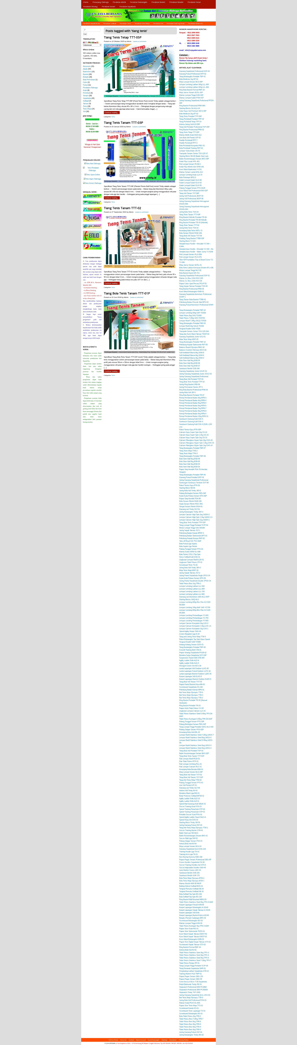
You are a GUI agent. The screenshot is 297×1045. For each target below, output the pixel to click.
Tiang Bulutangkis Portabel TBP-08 (192, 456)
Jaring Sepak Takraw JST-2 (189, 573)
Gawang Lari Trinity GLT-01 (189, 509)
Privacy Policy (183, 1040)
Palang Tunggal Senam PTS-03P (191, 721)
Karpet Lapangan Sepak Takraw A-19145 (194, 910)
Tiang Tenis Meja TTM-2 (188, 451)
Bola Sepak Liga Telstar (188, 546)
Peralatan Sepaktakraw (91, 23)
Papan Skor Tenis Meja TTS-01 (191, 1005)
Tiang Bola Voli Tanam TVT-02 (190, 775)
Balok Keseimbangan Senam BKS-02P (194, 753)
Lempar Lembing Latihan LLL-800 (192, 594)
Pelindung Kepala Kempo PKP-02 (192, 538)
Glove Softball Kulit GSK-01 (189, 557)
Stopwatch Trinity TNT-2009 (189, 992)
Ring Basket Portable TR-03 (189, 706)
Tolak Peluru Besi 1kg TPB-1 (190, 583)
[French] (86, 42)
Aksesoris (87, 66)
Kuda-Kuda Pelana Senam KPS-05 (192, 578)
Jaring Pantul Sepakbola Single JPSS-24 (194, 575)
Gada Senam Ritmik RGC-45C (191, 504)
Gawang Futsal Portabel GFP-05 (191, 477)
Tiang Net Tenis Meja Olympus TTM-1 (193, 828)
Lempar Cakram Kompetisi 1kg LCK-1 (193, 629)
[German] (89, 42)
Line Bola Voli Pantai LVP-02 (190, 138)
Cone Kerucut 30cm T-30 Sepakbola (193, 982)
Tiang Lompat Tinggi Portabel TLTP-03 (193, 525)
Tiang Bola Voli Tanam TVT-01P (191, 777)
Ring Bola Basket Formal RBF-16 (192, 90)
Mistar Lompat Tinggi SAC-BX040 (192, 528)
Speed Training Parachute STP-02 (192, 809)
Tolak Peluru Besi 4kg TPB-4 (190, 1027)
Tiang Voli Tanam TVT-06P (189, 193)
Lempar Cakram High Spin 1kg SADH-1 (194, 520)
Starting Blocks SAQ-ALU (189, 599)
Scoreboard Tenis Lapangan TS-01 (192, 1011)
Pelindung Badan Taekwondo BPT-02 (193, 536)
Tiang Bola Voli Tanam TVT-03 (190, 682)
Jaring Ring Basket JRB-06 (189, 384)
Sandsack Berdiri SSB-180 (189, 368)
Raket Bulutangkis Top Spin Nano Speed (194, 639)
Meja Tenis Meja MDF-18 (188, 570)
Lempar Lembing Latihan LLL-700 (192, 591)
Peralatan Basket (158, 2)
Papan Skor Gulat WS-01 (188, 929)
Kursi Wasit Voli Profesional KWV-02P (193, 191)
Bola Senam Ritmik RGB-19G (190, 233)
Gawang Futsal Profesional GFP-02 (192, 74)
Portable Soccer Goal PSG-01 (190, 814)
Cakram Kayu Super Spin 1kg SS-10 (193, 437)
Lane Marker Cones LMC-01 (190, 870)
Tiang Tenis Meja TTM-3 (188, 453)
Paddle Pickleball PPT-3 (188, 143)
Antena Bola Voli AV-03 (187, 844)
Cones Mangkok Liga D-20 (189, 634)
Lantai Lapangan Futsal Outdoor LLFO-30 (195, 671)
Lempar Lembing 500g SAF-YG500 (192, 313)
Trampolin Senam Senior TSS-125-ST (193, 153)
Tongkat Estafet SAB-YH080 (190, 642)
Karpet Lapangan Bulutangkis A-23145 (193, 907)
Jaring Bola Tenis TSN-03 (189, 212)
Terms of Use (113, 1040)
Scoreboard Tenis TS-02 (188, 565)
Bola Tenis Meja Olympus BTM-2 (191, 878)
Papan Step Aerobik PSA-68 (190, 498)
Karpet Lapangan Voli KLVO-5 (190, 676)
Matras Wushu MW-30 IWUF (190, 883)
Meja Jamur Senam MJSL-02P (191, 92)
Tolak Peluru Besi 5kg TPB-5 (190, 1024)
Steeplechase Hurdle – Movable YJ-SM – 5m (196, 249)
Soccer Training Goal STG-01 (190, 806)
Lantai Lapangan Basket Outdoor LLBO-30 (195, 674)
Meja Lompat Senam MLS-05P (191, 82)
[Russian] (95, 42)
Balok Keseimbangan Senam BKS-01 (193, 836)
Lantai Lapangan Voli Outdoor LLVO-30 (194, 668)
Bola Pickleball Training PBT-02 (191, 148)
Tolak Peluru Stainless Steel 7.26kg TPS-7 (195, 960)
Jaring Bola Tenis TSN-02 (189, 228)
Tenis (113, 117)
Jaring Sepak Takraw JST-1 (189, 530)
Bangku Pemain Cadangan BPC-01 (192, 918)
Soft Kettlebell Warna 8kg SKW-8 (191, 353)
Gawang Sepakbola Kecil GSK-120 (192, 849)
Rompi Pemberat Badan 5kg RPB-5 (192, 403)
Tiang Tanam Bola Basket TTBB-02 (192, 299)
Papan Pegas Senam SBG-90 (190, 979)
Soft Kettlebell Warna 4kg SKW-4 (191, 358)
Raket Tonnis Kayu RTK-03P (190, 429)
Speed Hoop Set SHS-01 (188, 820)
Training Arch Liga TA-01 (188, 854)
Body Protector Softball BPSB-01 (191, 796)
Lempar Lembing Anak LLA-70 (190, 175)
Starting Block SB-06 (187, 488)
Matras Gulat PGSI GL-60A (189, 1003)
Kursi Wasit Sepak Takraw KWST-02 (193, 936)
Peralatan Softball (109, 23)
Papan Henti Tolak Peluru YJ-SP (191, 708)
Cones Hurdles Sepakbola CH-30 (192, 862)
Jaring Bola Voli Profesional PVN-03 (192, 1000)
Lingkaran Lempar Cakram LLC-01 (192, 711)
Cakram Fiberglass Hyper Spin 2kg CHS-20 (196, 440)
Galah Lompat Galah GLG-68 (190, 180)
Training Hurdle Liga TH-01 (189, 852)
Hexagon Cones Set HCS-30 (190, 666)
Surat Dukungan (153, 1040)
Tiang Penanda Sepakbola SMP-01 (192, 968)
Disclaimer (173, 1040)
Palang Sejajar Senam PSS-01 (190, 841)
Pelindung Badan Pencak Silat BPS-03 (193, 302)
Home (85, 2)
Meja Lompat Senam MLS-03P (191, 772)
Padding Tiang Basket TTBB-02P (191, 238)
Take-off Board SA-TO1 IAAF (190, 541)
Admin (129, 41)
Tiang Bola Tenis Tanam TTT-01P (127, 293)
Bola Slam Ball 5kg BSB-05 (189, 461)
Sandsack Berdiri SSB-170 (189, 875)
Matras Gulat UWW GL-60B (189, 552)
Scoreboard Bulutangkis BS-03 (191, 921)
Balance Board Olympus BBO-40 (191, 347)
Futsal (85, 85)
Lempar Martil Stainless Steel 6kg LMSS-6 (195, 737)
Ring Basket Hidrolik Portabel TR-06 (193, 217)
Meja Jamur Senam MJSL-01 (190, 265)
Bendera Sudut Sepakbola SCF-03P (193, 655)
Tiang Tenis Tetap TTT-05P (122, 37)
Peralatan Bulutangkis (138, 2)
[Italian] (91, 42)
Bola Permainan (89, 80)
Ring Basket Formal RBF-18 (190, 947)
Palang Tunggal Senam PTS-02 (191, 549)
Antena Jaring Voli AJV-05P (189, 124)
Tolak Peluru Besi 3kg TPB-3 (190, 1029)
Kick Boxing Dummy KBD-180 (190, 857)
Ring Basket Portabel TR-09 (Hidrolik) (193, 222)
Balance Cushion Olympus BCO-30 (192, 350)
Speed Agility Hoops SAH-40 (190, 631)
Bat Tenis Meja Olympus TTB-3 (191, 997)
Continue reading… (112, 113)
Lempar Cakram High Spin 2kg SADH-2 (194, 514)
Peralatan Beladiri (176, 2)
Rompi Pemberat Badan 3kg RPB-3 (192, 398)
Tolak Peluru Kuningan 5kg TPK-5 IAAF (194, 926)
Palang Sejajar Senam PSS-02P (191, 729)
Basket (85, 74)
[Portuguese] (93, 42)
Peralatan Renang (90, 6)
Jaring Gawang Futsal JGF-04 (190, 1032)
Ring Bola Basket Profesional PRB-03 (193, 390)
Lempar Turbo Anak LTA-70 (189, 151)
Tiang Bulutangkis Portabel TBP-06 (192, 475)
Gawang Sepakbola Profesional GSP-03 (194, 71)
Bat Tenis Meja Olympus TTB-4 (191, 695)
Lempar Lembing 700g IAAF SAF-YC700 (194, 607)
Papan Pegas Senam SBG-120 (191, 976)
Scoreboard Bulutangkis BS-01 (191, 1013)
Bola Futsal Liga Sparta (188, 544)
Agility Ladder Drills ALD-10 (189, 798)
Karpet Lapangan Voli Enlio (189, 913)
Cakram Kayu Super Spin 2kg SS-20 (193, 432)
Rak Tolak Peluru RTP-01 (189, 761)
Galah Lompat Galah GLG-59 (190, 185)
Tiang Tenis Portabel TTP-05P (190, 116)
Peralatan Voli (158, 23)
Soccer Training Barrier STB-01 (191, 830)
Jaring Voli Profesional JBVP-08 (191, 199)
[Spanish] (98, 42)
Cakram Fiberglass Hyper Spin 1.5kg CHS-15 (196, 443)
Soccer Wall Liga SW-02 (188, 838)
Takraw (85, 103)
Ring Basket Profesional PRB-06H (192, 106)
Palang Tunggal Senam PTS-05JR (192, 188)
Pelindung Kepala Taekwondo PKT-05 (193, 345)
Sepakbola (87, 98)
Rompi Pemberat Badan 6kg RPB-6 (192, 406)
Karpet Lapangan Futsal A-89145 (191, 905)
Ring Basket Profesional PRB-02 (191, 130)
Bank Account (141, 1040)
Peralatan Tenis (125, 23)
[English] (84, 42)
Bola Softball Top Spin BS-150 (190, 894)
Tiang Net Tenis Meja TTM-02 (190, 780)
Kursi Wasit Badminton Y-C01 (190, 169)
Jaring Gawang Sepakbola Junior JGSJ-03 (195, 374)
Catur (85, 82)
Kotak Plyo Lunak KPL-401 (189, 161)
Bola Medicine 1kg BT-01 (188, 79)
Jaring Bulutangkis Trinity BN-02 (191, 1035)
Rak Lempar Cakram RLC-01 (190, 767)
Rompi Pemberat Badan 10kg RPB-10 (193, 416)
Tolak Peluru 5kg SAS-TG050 (190, 315)
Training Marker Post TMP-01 (190, 974)
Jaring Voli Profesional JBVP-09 (191, 196)
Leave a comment (139, 41)
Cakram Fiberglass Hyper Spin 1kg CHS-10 (196, 445)
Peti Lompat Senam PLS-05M (190, 254)
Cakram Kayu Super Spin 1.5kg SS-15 (193, 435)
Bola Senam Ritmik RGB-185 (190, 501)
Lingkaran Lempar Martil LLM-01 (191, 560)
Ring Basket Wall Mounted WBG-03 (192, 899)
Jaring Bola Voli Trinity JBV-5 (190, 490)
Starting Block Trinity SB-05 (189, 822)
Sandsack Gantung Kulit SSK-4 (191, 422)
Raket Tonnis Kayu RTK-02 (189, 485)
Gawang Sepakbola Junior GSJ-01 (192, 337)
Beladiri (86, 77)
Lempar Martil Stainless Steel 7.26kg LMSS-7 (196, 735)
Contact (131, 1040)
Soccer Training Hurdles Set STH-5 (192, 865)
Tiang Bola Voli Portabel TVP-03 (191, 379)
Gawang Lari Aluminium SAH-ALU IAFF (194, 597)
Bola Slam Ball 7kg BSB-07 (189, 366)
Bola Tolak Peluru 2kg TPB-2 (190, 1016)
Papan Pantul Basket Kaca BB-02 (192, 684)
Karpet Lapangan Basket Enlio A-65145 (194, 915)
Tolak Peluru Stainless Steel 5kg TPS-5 (194, 958)
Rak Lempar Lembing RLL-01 (190, 764)
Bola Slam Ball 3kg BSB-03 (189, 467)
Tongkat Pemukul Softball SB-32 (191, 891)
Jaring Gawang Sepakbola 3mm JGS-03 (194, 995)
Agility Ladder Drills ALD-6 (189, 801)
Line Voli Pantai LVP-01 (188, 785)
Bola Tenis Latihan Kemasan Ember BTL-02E (196, 268)
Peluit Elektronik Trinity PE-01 (190, 984)
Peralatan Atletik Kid (195, 23)
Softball (86, 101)
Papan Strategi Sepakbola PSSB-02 (192, 653)
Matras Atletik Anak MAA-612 (190, 135)
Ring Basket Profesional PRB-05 (191, 289)
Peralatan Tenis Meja (142, 23)
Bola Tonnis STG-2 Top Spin (189, 554)
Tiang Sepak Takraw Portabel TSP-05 (193, 286)
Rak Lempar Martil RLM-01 (189, 759)
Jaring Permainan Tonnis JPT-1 (191, 387)
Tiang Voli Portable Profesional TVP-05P (194, 127)
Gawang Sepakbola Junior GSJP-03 (193, 371)
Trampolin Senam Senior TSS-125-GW (194, 331)
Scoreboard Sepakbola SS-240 (191, 687)
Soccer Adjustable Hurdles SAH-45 (192, 868)
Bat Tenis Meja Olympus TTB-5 (191, 692)
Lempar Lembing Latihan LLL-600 (192, 589)
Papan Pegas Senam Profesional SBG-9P (195, 860)
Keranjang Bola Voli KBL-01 (189, 732)
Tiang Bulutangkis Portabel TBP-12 (192, 342)
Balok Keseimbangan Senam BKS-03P (194, 159)
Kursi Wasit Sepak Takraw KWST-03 (193, 934)
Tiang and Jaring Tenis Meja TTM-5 (192, 637)
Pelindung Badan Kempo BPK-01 (191, 690)
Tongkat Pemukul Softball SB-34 (191, 889)
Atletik (85, 69)
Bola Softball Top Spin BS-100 (190, 897)
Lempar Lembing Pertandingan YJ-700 (193, 618)
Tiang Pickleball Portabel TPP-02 (191, 119)
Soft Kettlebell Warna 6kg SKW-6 (191, 355)
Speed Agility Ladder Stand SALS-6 (192, 817)
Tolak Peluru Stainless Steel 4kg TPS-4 (194, 955)
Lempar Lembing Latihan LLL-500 (192, 586)
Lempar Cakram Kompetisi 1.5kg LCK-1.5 (195, 626)
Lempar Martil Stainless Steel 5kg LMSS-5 (195, 745)
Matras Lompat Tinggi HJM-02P (191, 95)
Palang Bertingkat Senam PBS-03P (192, 493)
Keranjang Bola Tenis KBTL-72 (190, 230)
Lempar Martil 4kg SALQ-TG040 (191, 326)
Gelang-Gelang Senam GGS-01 (191, 645)
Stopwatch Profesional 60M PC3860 (193, 987)
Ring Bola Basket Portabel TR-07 (191, 395)
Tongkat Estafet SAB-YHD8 (189, 329)
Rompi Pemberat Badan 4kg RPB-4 (192, 400)
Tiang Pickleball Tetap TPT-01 (190, 122)
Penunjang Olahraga (101, 2)
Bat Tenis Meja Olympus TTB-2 (191, 698)
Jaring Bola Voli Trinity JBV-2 (190, 568)
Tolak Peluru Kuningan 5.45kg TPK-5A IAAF (195, 719)
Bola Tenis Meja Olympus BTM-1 (191, 881)
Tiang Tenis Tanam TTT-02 (122, 208)
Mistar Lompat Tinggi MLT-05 (190, 270)
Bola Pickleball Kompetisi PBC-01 (192, 146)
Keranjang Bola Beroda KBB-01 (191, 769)
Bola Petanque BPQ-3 (187, 177)
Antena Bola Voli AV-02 (187, 950)
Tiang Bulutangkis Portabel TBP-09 (192, 323)
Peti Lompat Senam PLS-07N (190, 257)
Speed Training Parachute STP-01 (192, 812)
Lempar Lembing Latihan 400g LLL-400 (194, 87)
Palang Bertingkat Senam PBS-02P (192, 724)
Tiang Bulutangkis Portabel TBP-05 (192, 647)
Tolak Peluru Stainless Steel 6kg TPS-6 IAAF (196, 902)
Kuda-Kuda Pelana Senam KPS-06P (193, 496)
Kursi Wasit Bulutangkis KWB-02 (191, 939)
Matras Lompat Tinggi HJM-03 (190, 923)
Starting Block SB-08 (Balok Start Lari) (193, 156)
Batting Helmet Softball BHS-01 (191, 886)
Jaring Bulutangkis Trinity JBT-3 (191, 512)
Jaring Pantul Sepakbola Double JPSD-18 (195, 581)
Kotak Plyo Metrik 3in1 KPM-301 (191, 167)
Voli (84, 111)
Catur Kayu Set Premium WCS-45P (192, 111)
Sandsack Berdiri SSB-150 (189, 873)
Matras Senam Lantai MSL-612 (191, 172)
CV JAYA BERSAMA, (110, 1043)
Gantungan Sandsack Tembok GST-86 (194, 483)
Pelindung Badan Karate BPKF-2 (191, 533)
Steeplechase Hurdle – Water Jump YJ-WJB (196, 252)
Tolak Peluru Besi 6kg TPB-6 (190, 1021)
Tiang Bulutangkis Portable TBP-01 (192, 76)
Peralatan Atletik (119, 2)
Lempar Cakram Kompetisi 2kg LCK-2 (193, 623)
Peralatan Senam (108, 6)
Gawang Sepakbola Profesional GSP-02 (194, 275)
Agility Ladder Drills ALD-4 (189, 663)
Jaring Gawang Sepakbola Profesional (193, 376)
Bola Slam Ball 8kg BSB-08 (189, 363)
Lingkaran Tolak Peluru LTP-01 (190, 562)
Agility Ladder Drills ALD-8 (189, 660)
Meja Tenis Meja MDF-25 (188, 339)
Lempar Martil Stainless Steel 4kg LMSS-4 (195, 748)
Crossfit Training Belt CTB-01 (190, 650)
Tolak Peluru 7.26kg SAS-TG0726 (192, 318)
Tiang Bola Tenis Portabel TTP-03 (191, 382)
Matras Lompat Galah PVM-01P (191, 98)
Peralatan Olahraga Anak (176, 23)
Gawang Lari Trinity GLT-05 (189, 788)
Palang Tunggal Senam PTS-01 (191, 783)
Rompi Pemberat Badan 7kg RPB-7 (192, 408)
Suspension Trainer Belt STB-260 (191, 658)
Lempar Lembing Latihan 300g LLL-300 (194, 84)
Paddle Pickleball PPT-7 (188, 140)
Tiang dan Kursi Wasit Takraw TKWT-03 (194, 334)
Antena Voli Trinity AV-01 (188, 790)
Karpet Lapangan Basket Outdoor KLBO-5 (195, 679)
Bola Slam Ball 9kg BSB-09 (189, 360)
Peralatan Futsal (194, 2)
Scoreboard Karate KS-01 (189, 1008)
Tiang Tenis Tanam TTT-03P (123, 122)
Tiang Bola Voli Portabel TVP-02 (191, 751)
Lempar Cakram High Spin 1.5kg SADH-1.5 (195, 517)
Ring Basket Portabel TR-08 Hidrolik (193, 220)
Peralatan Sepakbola (127, 6)
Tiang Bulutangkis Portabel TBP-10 (192, 310)
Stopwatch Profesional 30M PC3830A (193, 990)
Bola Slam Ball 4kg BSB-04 (189, 464)
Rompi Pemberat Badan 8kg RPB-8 (192, 411)
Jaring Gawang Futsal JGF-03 (190, 825)
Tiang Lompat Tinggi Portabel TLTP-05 (193, 966)
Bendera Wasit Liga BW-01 (189, 793)
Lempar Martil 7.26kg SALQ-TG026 (192, 321)
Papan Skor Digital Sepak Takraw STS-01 (195, 942)
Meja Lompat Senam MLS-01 (190, 846)
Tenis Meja (87, 109)
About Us (123, 1040)
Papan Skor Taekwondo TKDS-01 (192, 931)
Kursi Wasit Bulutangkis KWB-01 (191, 291)
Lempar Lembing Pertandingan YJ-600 (193, 615)
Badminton (87, 72)
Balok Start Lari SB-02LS (188, 833)
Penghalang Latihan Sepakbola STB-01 (194, 971)
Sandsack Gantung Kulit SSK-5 (191, 419)
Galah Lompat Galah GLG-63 (190, 183)
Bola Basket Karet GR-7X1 (189, 273)
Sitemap (164, 1040)
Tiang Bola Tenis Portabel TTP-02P (192, 522)
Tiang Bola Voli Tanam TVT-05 (190, 236)
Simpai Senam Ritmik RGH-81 (191, 506)
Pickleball (86, 93)
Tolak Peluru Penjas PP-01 (189, 963)
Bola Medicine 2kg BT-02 (188, 114)
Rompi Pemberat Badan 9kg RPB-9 (192, 414)
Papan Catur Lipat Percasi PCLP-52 (193, 283)
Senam (85, 96)
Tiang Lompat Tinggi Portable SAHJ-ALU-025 (196, 727)
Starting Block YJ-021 (187, 241)
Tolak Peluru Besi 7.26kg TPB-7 (191, 1019)
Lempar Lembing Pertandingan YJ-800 (193, 621)
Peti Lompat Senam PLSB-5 (190, 164)
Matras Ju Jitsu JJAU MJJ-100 (191, 278)
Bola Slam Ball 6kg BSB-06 (189, 459)
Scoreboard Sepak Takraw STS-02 (192, 944)
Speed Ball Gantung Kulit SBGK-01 (192, 804)
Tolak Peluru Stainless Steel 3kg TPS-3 (194, 952)
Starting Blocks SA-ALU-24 (189, 108)
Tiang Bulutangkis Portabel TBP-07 (192, 448)
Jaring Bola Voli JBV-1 (187, 392)
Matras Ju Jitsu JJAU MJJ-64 (190, 281)
